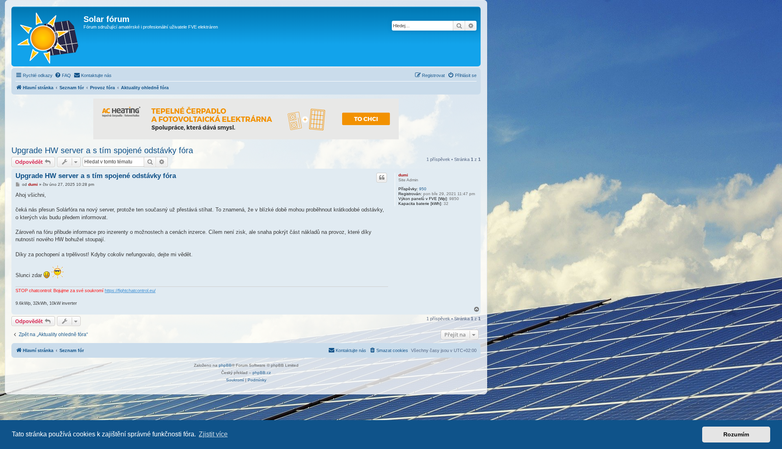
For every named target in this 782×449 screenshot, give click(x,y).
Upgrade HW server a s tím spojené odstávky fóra (102, 150)
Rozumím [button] (736, 434)
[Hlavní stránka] (48, 36)
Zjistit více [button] (213, 434)
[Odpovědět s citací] (381, 178)
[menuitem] (63, 75)
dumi (403, 175)
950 (422, 189)
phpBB (225, 365)
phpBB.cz (262, 372)
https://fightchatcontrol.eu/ (130, 290)
